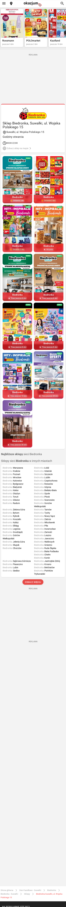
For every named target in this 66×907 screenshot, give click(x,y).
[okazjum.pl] (33, 4)
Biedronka (51, 890)
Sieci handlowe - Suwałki (30, 890)
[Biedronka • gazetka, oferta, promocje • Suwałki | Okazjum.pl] (33, 113)
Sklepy (27, 894)
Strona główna (7, 890)
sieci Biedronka (21, 454)
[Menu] (4, 3)
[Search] (62, 3)
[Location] (11, 3)
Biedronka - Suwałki (9, 894)
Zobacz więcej (33, 582)
